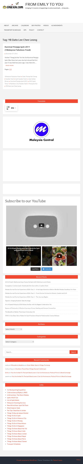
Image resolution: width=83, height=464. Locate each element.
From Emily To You (44, 4)
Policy (31, 30)
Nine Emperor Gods (13, 408)
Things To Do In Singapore (15, 426)
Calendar (25, 25)
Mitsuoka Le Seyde (16, 365)
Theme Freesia (57, 460)
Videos (45, 25)
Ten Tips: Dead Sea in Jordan (16, 410)
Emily (7, 372)
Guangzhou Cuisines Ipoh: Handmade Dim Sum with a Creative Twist (26, 286)
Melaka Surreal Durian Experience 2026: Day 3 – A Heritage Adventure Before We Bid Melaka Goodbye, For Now (40, 289)
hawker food (10, 79)
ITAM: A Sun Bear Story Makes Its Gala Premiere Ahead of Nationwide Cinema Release (32, 315)
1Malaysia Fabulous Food (13, 76)
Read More (10, 65)
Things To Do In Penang (14, 421)
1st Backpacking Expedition (16, 390)
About (6, 25)
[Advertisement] (43, 16)
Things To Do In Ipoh (13, 416)
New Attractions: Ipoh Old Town (17, 405)
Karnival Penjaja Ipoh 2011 (18, 81)
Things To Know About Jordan (17, 434)
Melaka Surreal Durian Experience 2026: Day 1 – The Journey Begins (26, 297)
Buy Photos (36, 25)
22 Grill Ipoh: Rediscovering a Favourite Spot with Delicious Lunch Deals (28, 282)
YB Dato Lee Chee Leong (13, 86)
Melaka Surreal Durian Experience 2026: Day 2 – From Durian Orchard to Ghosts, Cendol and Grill (36, 293)
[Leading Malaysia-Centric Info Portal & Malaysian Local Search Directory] (41, 131)
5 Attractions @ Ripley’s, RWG (17, 392)
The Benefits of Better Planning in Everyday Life (20, 312)
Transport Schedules (12, 30)
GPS (25, 30)
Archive (15, 25)
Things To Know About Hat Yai (17, 428)
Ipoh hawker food (20, 79)
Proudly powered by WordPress (27, 460)
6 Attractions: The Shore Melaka (18, 395)
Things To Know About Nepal (16, 436)
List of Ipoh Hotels (13, 400)
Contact (40, 30)
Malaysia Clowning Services (16, 403)
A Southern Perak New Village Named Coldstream (30, 369)
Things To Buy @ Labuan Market (17, 413)
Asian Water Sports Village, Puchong (38, 365)
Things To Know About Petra (16, 439)
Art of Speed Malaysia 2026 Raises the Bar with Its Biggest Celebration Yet (28, 304)
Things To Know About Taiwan (17, 441)
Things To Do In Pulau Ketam (16, 423)
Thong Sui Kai (33, 83)
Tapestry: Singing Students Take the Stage (17, 301)
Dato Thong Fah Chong (29, 76)
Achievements (56, 25)
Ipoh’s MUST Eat (12, 398)
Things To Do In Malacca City (16, 418)
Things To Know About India (16, 431)
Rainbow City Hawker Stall (18, 83)
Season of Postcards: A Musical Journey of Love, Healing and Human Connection (30, 308)
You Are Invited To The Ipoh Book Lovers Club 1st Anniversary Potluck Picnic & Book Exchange (40, 372)
